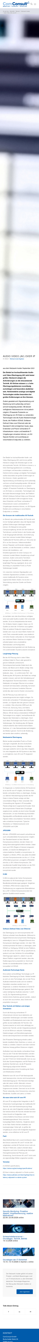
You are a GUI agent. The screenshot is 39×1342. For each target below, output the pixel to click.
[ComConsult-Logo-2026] (16, 4)
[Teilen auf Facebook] (8, 1312)
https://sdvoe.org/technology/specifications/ (17, 1168)
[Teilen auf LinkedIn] (19, 1312)
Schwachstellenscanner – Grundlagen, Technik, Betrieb (15, 1237)
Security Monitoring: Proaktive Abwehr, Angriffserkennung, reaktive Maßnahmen (18, 1213)
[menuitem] (30, 4)
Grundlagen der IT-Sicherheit (15, 1259)
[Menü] (35, 4)
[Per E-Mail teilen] (30, 1312)
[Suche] (30, 4)
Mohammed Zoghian (17, 359)
